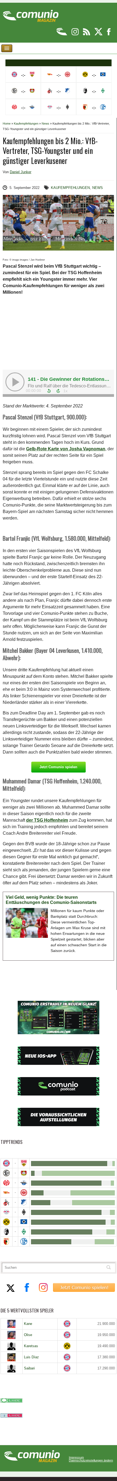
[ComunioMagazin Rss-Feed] (87, 34)
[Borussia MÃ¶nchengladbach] (24, 1212)
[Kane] (11, 1324)
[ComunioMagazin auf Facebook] (109, 34)
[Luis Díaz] (11, 1357)
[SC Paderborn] (24, 1182)
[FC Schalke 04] (24, 1241)
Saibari (29, 1368)
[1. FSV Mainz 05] (6, 1182)
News (45, 123)
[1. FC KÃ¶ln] (6, 1202)
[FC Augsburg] (6, 1241)
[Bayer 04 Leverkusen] (24, 1173)
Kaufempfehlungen (26, 123)
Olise (28, 1335)
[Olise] (11, 1335)
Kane (28, 1324)
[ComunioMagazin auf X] (98, 34)
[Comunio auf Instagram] (75, 34)
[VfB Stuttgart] (24, 1163)
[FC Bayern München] (67, 1323)
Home (7, 123)
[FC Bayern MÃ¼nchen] (6, 1163)
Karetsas (31, 1346)
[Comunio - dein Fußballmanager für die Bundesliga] (62, 34)
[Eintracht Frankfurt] (24, 1192)
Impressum (76, 1457)
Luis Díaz (31, 1357)
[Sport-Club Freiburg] (6, 1231)
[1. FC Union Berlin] (6, 1192)
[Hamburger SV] (24, 1222)
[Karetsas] (11, 1346)
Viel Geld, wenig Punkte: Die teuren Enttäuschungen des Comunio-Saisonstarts (51, 900)
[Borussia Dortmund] (6, 1222)
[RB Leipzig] (6, 1212)
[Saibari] (11, 1368)
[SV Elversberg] (6, 1173)
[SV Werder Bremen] (24, 1231)
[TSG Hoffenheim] (24, 1202)
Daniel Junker (20, 172)
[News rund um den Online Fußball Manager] (31, 14)
